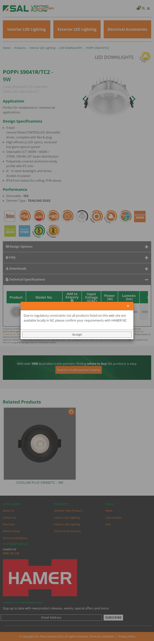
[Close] (128, 306)
